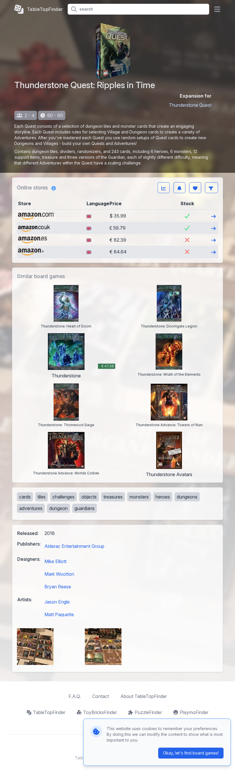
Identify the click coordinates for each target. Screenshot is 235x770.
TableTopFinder (49, 712)
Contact (100, 696)
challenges (63, 497)
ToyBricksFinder (100, 712)
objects (89, 497)
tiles (42, 497)
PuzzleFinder (148, 712)
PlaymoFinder (194, 712)
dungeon (58, 508)
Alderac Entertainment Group (74, 546)
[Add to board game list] (195, 187)
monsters (139, 497)
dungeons (187, 497)
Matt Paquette (59, 614)
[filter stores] (211, 187)
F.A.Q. (74, 696)
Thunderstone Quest (190, 105)
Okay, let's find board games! (191, 752)
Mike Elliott (55, 561)
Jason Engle (57, 602)
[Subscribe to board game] (179, 187)
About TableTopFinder (143, 696)
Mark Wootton (59, 574)
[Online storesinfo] (53, 188)
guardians (85, 508)
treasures (113, 497)
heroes (163, 497)
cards (25, 497)
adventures (30, 508)
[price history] (164, 187)
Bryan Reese (57, 586)
